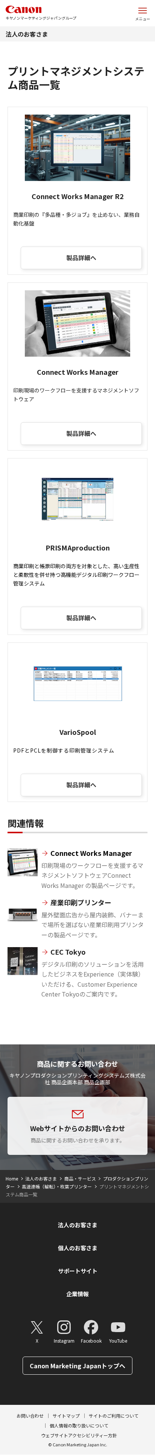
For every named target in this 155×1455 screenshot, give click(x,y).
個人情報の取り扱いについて (79, 1425)
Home (12, 1178)
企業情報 (77, 1294)
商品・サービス (80, 1178)
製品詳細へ (81, 257)
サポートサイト (77, 1271)
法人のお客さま (27, 33)
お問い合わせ (30, 1415)
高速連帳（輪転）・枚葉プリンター (57, 1186)
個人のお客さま (77, 1248)
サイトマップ (66, 1415)
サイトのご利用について (113, 1415)
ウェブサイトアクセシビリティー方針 (79, 1435)
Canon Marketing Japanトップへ (77, 1365)
